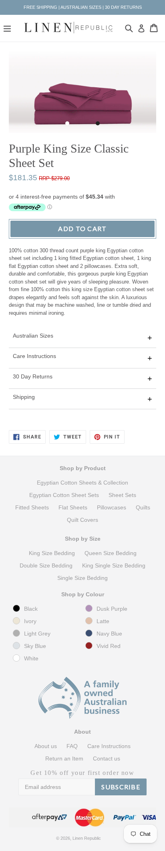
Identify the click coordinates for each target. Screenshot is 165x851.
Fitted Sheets (32, 507)
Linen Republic (86, 838)
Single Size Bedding (82, 578)
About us (45, 746)
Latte (103, 621)
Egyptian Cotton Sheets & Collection (82, 482)
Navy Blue (109, 633)
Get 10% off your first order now (82, 772)
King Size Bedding (52, 553)
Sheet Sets (122, 495)
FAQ (72, 746)
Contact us (106, 758)
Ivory (30, 621)
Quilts (143, 507)
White (31, 658)
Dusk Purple (112, 609)
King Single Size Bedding (113, 565)
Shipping (24, 397)
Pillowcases (111, 507)
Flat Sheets (72, 507)
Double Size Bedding (46, 565)
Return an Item (64, 758)
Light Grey (37, 633)
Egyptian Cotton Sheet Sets (64, 495)
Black (31, 609)
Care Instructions (34, 356)
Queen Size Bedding (111, 553)
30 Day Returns (32, 376)
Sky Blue (35, 646)
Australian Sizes (33, 335)
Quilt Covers (82, 520)
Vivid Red (109, 646)
